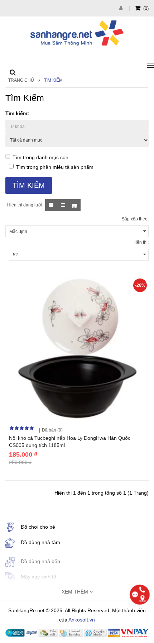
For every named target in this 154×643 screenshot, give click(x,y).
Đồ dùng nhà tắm (40, 542)
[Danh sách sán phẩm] (63, 205)
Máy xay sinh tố (38, 577)
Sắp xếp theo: (135, 219)
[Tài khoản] (121, 8)
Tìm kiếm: (17, 113)
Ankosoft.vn (81, 620)
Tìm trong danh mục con (40, 157)
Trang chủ (21, 80)
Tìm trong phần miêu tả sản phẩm (54, 167)
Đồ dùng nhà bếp (40, 561)
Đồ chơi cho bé (38, 527)
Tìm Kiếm (53, 80)
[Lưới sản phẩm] (51, 205)
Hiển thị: (141, 242)
